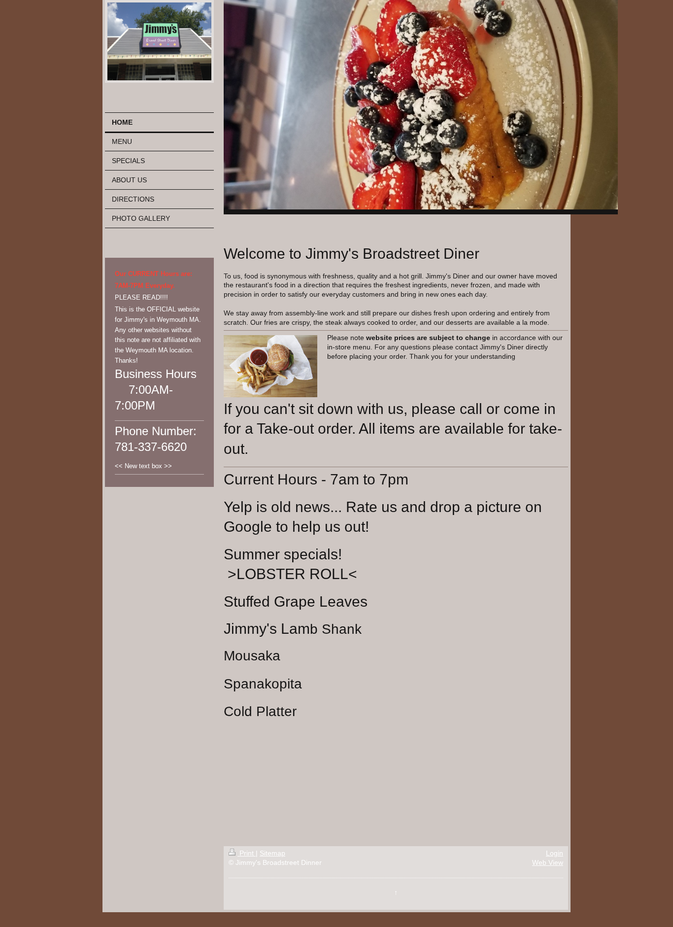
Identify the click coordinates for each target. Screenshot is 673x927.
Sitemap (272, 853)
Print (246, 853)
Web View (547, 862)
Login (554, 853)
